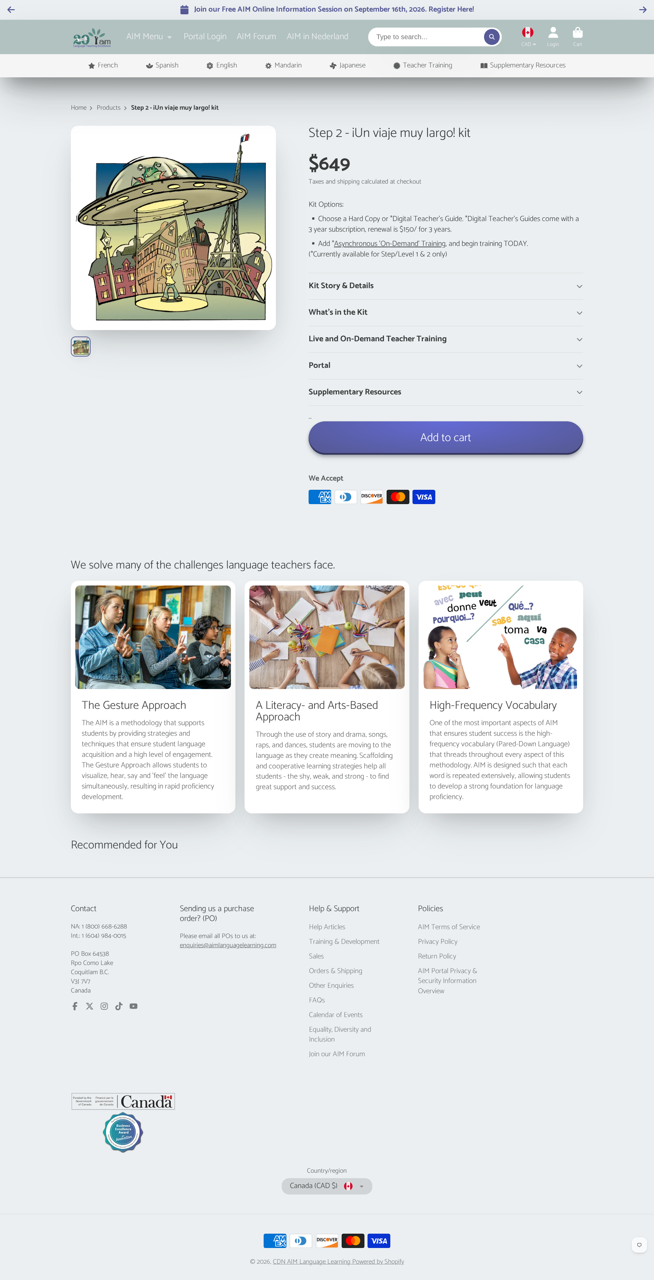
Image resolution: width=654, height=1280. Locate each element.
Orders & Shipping (335, 971)
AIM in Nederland (317, 36)
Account (553, 37)
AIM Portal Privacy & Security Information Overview (447, 981)
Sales (316, 957)
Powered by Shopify (378, 1261)
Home (79, 108)
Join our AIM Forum (337, 1054)
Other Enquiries (331, 986)
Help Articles (327, 927)
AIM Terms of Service (449, 927)
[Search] (492, 37)
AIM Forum (256, 36)
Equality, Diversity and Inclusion (340, 1035)
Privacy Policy (437, 942)
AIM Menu (144, 36)
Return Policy (437, 957)
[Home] (92, 37)
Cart (577, 37)
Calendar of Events (336, 1015)
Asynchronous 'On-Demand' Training (390, 244)
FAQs (317, 1001)
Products (109, 108)
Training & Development (344, 942)
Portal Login (205, 36)
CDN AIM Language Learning (312, 1261)
